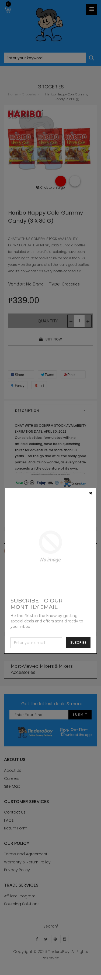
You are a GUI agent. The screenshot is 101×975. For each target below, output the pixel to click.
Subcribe (78, 642)
